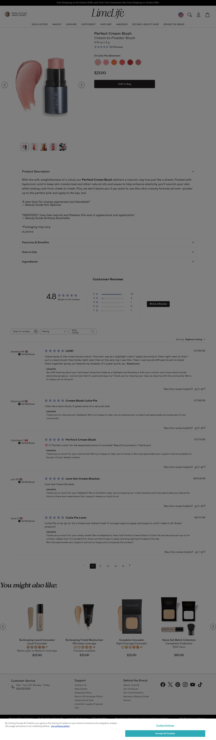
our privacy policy (60, 726)
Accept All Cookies (165, 733)
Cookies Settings (165, 725)
